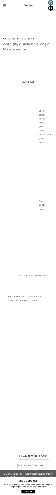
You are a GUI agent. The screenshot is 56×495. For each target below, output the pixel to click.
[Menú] (4, 5)
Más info (41, 487)
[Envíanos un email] (50, 8)
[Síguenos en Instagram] (50, 2)
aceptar (28, 492)
